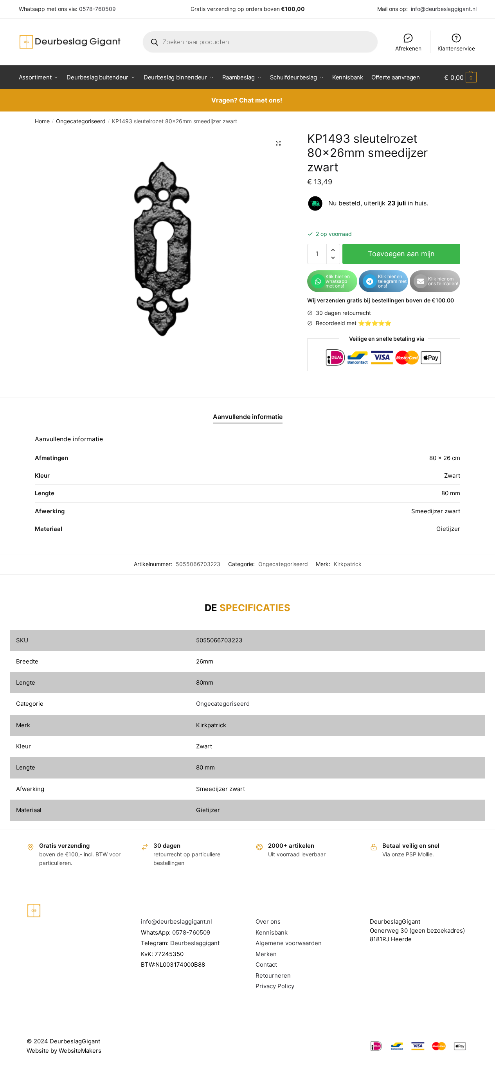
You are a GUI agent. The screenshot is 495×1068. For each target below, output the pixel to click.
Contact (266, 964)
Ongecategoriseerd (81, 121)
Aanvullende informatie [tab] (248, 417)
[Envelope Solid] (421, 281)
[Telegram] (370, 281)
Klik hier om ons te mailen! (443, 281)
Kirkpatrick (348, 564)
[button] (278, 143)
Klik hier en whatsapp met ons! (338, 281)
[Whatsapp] (318, 281)
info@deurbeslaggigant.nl (444, 8)
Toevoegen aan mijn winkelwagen (401, 257)
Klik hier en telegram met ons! (392, 281)
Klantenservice (456, 48)
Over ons (268, 921)
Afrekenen (408, 48)
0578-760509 (97, 8)
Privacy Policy (275, 986)
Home (42, 121)
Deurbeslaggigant (195, 943)
